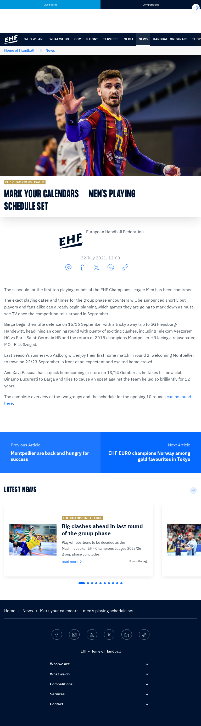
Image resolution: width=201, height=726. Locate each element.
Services (110, 39)
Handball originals (170, 39)
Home (10, 610)
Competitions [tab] (151, 4)
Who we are (34, 39)
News (143, 39)
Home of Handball (19, 50)
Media (128, 39)
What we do (59, 39)
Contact (56, 704)
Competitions (86, 39)
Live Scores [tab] (50, 4)
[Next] (196, 8)
